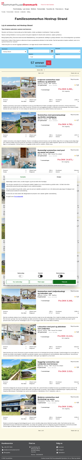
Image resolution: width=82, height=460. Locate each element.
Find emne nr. (59, 9)
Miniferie (33, 9)
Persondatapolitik (56, 458)
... (52, 51)
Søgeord (57, 54)
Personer (57, 48)
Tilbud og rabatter (75, 458)
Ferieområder (41, 9)
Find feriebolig (17, 9)
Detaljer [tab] (59, 177)
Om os (69, 458)
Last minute (26, 9)
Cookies (43, 458)
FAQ (51, 458)
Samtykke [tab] (23, 177)
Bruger (67, 9)
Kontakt (47, 458)
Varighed (31, 54)
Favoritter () (50, 9)
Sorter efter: (40, 70)
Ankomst (31, 48)
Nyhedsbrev (64, 458)
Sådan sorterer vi (75, 75)
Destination (5, 49)
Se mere (41, 90)
